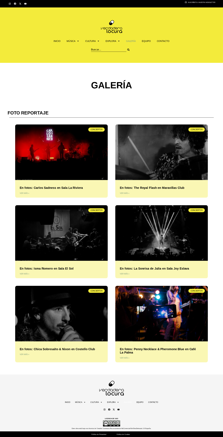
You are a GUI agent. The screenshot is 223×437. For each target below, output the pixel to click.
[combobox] (108, 50)
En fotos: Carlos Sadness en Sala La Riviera (51, 187)
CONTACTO (163, 41)
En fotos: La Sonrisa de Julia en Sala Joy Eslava (154, 268)
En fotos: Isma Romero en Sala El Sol (46, 268)
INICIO (57, 41)
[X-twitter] (20, 4)
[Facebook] (15, 4)
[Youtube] (25, 4)
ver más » (24, 193)
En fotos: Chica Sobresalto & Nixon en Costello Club (57, 349)
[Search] (132, 50)
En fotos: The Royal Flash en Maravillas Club (152, 187)
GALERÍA (131, 41)
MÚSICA (71, 41)
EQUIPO (146, 41)
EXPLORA (111, 41)
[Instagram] (10, 4)
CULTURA (90, 41)
